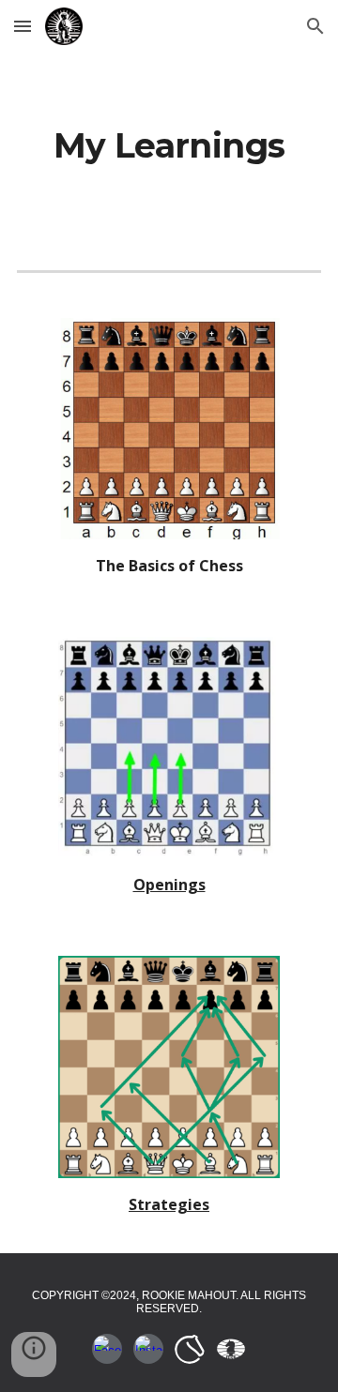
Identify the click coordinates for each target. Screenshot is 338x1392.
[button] (22, 26)
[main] (169, 146)
